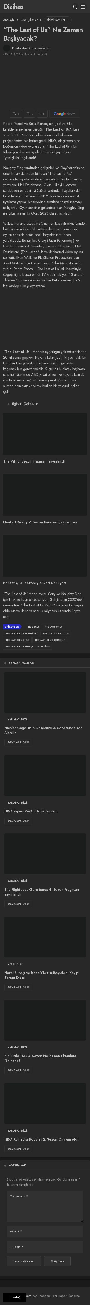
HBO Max (48, 196)
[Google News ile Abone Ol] (64, 114)
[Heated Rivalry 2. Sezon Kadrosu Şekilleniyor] (45, 495)
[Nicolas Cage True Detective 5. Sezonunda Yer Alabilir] (45, 692)
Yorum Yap (17, 1165)
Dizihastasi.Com (24, 48)
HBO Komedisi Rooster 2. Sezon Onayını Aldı (41, 1139)
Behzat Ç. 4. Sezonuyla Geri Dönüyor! (34, 583)
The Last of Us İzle (17, 640)
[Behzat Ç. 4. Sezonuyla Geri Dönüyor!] (45, 556)
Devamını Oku (18, 742)
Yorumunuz (19, 1196)
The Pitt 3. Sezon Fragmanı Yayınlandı (34, 461)
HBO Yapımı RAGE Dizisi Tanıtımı (30, 811)
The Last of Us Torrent (50, 640)
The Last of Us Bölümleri (21, 633)
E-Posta (17, 1246)
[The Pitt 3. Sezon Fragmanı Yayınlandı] (45, 434)
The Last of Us (53, 627)
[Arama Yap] (75, 6)
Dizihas (13, 7)
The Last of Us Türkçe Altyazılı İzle (28, 646)
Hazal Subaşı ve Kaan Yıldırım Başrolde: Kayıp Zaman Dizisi (41, 975)
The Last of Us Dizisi (56, 633)
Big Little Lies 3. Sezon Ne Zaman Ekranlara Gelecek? (40, 1058)
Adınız (16, 1231)
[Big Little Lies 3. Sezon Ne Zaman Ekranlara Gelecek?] (45, 1020)
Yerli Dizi (15, 964)
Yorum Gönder (23, 1261)
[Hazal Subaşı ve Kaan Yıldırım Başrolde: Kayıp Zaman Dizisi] (45, 937)
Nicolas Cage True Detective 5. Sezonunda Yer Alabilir (43, 730)
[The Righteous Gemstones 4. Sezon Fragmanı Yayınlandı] (45, 853)
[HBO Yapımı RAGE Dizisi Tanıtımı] (45, 775)
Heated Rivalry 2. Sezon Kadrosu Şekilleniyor (40, 522)
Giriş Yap (57, 1261)
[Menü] (83, 6)
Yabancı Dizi (17, 720)
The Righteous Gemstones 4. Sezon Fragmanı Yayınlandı (41, 892)
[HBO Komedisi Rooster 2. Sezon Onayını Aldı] (45, 1103)
